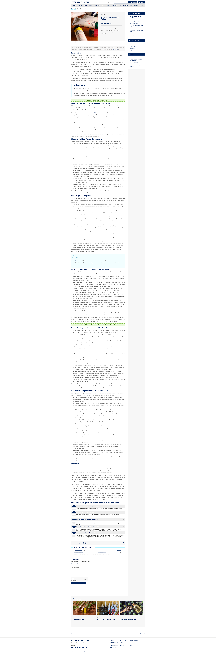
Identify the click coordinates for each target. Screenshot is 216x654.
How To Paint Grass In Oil (100, 100)
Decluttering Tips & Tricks (93, 42)
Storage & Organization (81, 42)
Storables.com (78, 550)
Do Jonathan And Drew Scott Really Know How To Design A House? (136, 60)
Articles (75, 8)
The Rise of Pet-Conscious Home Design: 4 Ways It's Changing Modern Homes (136, 57)
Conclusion (131, 33)
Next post (142, 633)
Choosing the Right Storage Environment (136, 21)
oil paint (94, 112)
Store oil (77, 260)
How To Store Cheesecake (134, 62)
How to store (103, 42)
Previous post (74, 633)
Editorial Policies (102, 552)
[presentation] (71, 614)
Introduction (132, 17)
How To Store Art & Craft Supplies (114, 42)
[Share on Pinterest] (109, 23)
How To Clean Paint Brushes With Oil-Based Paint (101, 324)
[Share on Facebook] (105, 23)
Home (72, 8)
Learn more (115, 49)
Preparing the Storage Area (134, 23)
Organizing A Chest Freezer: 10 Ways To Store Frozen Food (136, 66)
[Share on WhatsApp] (111, 23)
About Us (112, 640)
